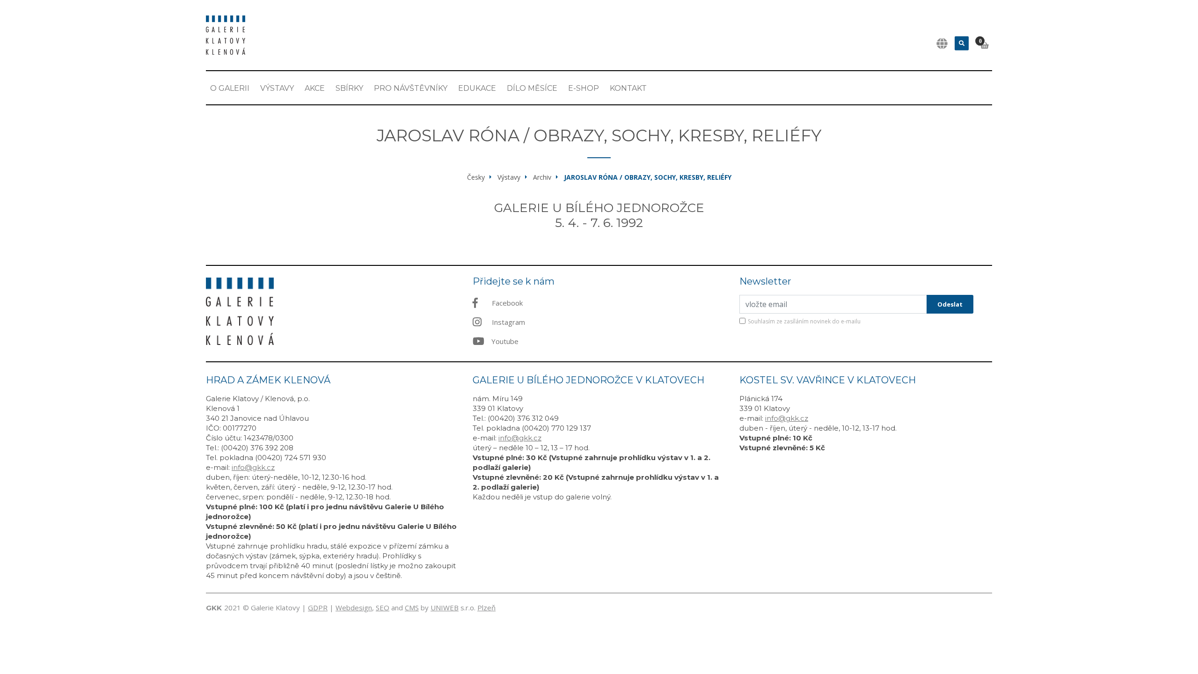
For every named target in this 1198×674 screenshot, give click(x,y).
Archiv (542, 177)
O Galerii (229, 88)
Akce (315, 88)
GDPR (318, 607)
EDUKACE (477, 88)
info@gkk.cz (253, 467)
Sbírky (349, 88)
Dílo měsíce (532, 88)
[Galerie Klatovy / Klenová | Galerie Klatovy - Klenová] (225, 34)
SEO (382, 607)
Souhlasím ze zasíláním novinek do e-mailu (804, 321)
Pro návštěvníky (410, 88)
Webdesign (354, 607)
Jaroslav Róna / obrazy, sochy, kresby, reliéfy (647, 177)
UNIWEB (445, 607)
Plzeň (486, 607)
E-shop (583, 88)
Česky (476, 177)
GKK (214, 607)
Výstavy (277, 88)
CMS (412, 607)
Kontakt (628, 88)
